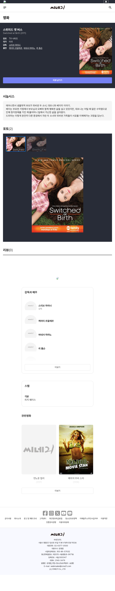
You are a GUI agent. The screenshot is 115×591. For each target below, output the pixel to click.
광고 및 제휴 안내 (30, 518)
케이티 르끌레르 (16, 48)
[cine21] (57, 7)
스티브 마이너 (15, 45)
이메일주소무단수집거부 (89, 518)
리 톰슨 (39, 48)
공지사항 (8, 518)
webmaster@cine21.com (61, 566)
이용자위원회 (64, 522)
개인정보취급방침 (55, 518)
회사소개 (17, 518)
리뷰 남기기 (57, 80)
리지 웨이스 (30, 399)
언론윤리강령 (51, 522)
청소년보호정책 (71, 518)
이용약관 (104, 518)
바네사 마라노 (30, 48)
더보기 (57, 367)
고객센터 (43, 518)
